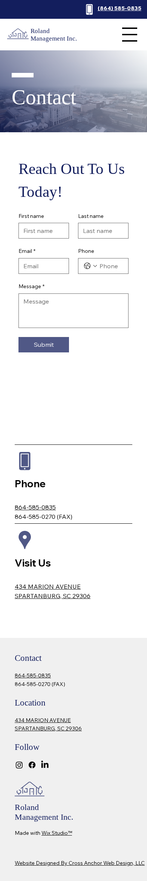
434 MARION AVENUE (48, 586)
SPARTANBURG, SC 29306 (52, 596)
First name (31, 216)
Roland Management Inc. (54, 34)
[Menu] (129, 34)
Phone (86, 251)
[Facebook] (32, 764)
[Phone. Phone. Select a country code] (90, 265)
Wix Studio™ (56, 833)
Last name (91, 216)
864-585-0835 (35, 507)
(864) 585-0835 (119, 8)
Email (26, 251)
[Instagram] (19, 764)
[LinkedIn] (44, 764)
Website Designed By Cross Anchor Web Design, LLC (80, 863)
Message (31, 286)
